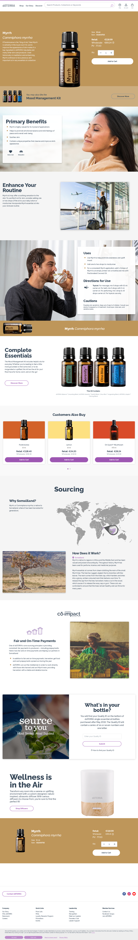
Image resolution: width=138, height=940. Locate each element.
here (93, 932)
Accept (14, 937)
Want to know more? (51, 937)
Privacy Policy (63, 937)
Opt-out (33, 937)
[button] (67, 468)
